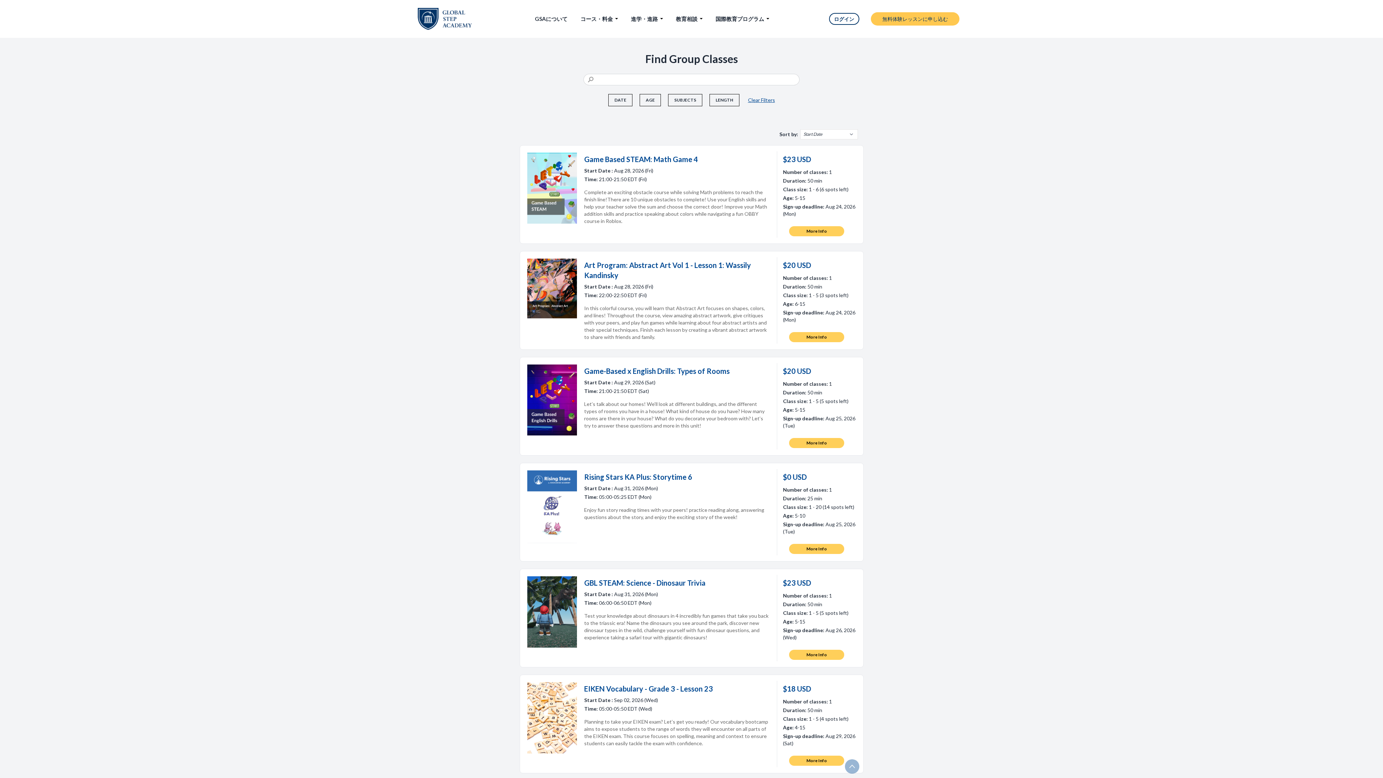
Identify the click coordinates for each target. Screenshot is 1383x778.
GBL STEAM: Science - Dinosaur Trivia (645, 582)
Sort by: (788, 134)
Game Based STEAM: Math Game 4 (641, 159)
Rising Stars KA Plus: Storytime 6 (638, 477)
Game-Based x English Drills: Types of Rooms (657, 371)
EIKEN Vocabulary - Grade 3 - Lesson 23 (648, 688)
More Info (816, 231)
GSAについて (551, 18)
